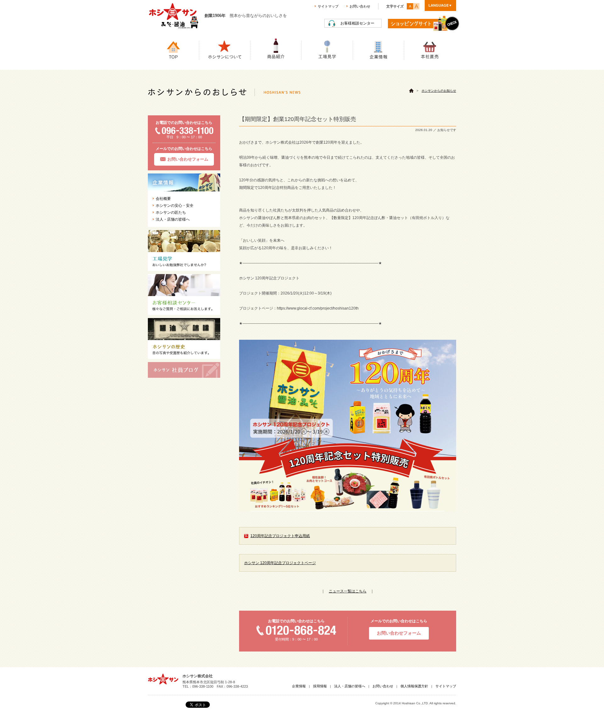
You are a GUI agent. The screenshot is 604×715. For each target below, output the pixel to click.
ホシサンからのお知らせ (439, 90)
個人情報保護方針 (414, 686)
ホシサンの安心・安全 (174, 205)
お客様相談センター (357, 23)
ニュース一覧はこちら (347, 591)
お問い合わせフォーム (187, 159)
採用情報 (320, 686)
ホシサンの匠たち (171, 212)
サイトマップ (328, 6)
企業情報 (299, 686)
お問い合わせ (360, 6)
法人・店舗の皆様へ (173, 219)
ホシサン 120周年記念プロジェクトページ (280, 563)
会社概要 (163, 198)
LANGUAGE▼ (440, 5)
